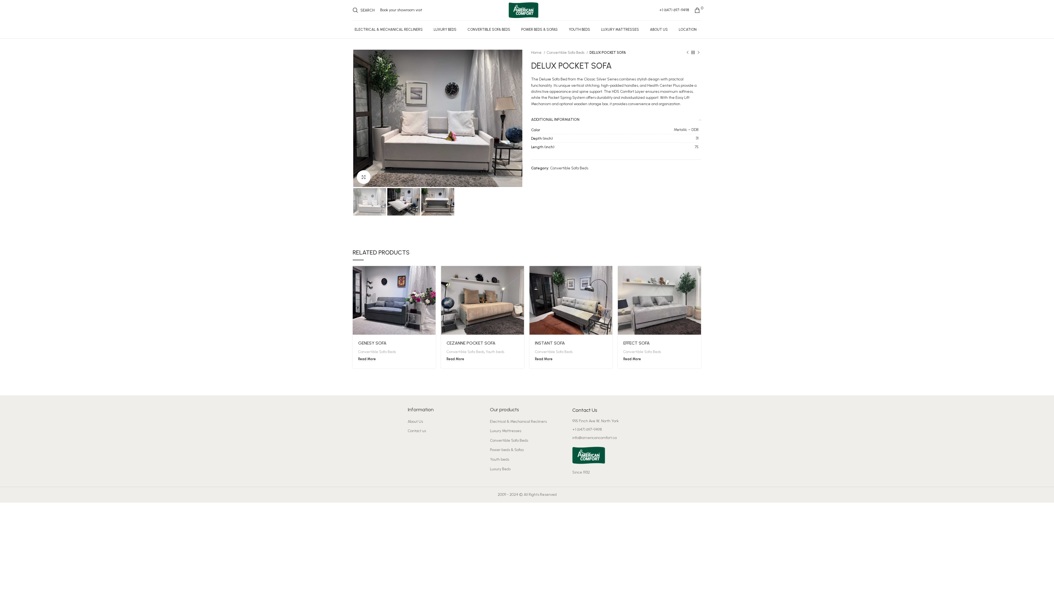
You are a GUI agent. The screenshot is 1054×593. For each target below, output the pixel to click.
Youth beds (495, 351)
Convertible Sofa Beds (566, 52)
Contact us (417, 431)
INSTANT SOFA (550, 343)
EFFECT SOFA (636, 343)
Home (536, 52)
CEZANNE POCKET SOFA (471, 343)
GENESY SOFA (372, 343)
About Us (415, 421)
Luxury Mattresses (505, 431)
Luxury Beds (500, 469)
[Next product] (698, 52)
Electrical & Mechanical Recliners (518, 421)
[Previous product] (687, 52)
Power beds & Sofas (507, 449)
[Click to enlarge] (364, 177)
